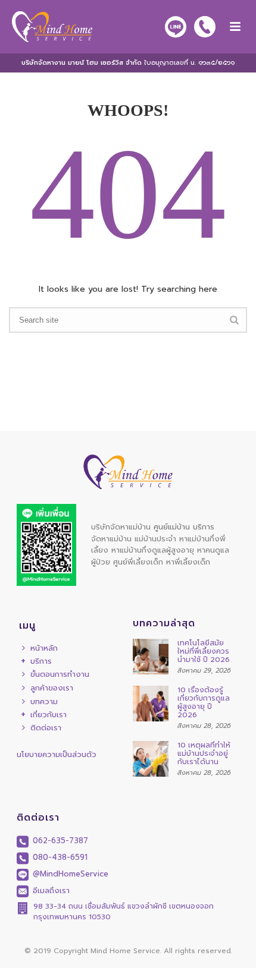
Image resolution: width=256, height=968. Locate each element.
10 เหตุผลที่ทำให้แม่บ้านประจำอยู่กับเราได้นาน (203, 753)
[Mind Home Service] (46, 26)
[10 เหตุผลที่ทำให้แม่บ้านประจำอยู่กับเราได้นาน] (150, 759)
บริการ (41, 662)
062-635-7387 (59, 840)
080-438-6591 (59, 857)
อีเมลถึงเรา (50, 890)
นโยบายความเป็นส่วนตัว (56, 754)
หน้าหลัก (44, 648)
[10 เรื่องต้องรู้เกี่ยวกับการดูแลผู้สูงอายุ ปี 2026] (150, 703)
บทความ (44, 701)
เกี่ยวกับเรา (48, 715)
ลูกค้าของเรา (51, 687)
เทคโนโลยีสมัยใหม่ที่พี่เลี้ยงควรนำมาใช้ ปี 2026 (203, 651)
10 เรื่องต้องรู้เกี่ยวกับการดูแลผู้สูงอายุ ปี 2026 (203, 702)
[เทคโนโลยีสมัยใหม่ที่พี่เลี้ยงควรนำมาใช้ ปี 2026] (150, 656)
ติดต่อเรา (45, 727)
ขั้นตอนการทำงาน (59, 674)
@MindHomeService (69, 873)
